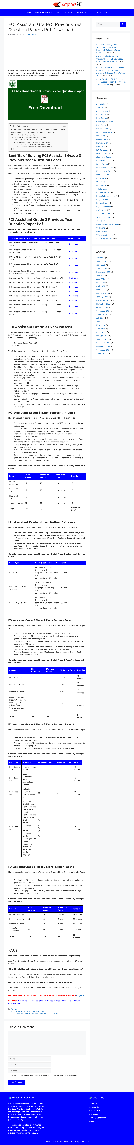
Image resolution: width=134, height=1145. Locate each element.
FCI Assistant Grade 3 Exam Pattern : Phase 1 (30, 137)
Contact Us (94, 1107)
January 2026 (102, 261)
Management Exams (104, 171)
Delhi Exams (101, 125)
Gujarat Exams (102, 139)
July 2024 (100, 275)
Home (29, 12)
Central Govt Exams (42, 12)
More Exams (101, 178)
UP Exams (100, 228)
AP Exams (100, 107)
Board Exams (100, 12)
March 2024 (101, 290)
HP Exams (100, 146)
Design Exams (102, 129)
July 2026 (100, 258)
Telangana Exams (103, 217)
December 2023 (103, 300)
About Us (93, 1104)
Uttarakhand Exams (104, 235)
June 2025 (100, 265)
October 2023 (102, 307)
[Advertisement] (47, 51)
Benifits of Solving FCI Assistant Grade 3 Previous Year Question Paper (38, 129)
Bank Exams (101, 114)
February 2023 (102, 336)
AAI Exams (100, 104)
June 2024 (100, 279)
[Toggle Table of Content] (63, 126)
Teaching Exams (103, 214)
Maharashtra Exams (104, 168)
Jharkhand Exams (103, 157)
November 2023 (103, 304)
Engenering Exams (104, 132)
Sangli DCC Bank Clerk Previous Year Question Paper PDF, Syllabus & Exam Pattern (111, 82)
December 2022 (103, 343)
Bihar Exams (101, 118)
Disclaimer (93, 1114)
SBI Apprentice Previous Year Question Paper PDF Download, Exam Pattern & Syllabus (109, 59)
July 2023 (100, 318)
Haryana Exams (103, 143)
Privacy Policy (95, 1111)
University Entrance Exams (107, 224)
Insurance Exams (103, 153)
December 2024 (103, 272)
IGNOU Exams (102, 150)
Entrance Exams (82, 12)
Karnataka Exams (103, 161)
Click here (72, 244)
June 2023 (100, 322)
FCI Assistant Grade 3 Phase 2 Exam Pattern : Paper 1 (34, 142)
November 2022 (103, 346)
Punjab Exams (102, 200)
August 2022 (101, 353)
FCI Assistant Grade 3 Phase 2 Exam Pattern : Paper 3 (35, 146)
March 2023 (101, 332)
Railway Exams (102, 203)
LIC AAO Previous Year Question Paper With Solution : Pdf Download (35, 1013)
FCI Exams (14, 1009)
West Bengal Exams (104, 239)
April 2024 (100, 286)
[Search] (123, 24)
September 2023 (103, 311)
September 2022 (103, 350)
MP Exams (100, 182)
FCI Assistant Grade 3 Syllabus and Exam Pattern (28, 1011)
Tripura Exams (102, 221)
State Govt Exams (63, 12)
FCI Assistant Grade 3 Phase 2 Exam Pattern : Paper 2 (35, 144)
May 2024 (100, 283)
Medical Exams (102, 175)
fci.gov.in (80, 996)
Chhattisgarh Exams (104, 122)
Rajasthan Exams (103, 207)
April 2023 (100, 329)
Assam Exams (102, 111)
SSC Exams (101, 210)
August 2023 (101, 314)
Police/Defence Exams (105, 196)
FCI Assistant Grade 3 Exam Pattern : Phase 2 (30, 140)
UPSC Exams (101, 231)
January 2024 (102, 297)
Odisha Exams (102, 189)
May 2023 (100, 325)
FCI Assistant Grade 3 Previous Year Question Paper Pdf (32, 132)
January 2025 (102, 268)
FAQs (13, 149)
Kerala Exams (102, 164)
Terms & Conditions (97, 1118)
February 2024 (102, 293)
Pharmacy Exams (103, 192)
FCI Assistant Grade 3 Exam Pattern (25, 135)
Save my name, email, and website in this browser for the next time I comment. (44, 1076)
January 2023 (102, 339)
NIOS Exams (101, 185)
